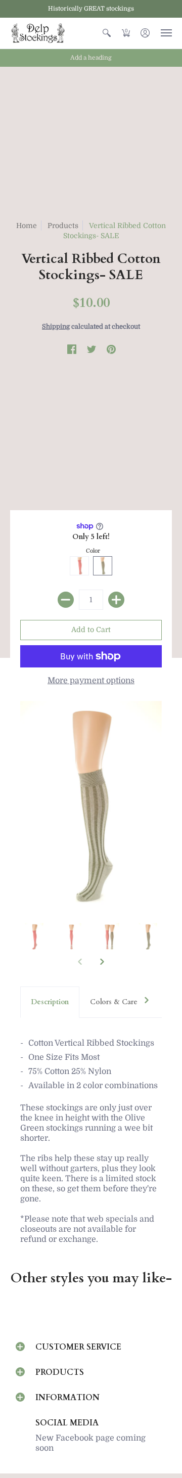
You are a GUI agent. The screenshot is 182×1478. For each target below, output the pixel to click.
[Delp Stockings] (38, 33)
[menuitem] (106, 33)
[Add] (116, 600)
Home (26, 225)
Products (63, 225)
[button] (106, 33)
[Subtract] (66, 600)
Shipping (56, 326)
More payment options (91, 680)
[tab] (49, 1002)
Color (93, 551)
